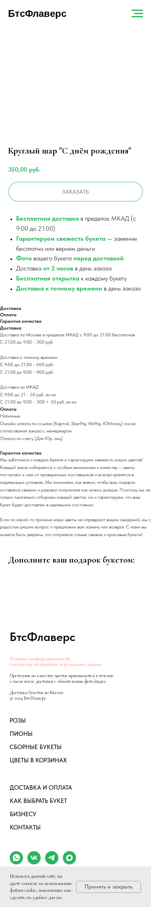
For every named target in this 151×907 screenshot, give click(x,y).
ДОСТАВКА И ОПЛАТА (41, 787)
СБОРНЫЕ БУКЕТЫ (36, 747)
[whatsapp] (16, 862)
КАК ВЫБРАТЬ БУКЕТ (38, 801)
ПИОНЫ (21, 733)
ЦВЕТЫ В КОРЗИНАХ (38, 760)
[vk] (34, 862)
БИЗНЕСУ (23, 814)
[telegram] (51, 862)
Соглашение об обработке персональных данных (55, 664)
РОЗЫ (18, 720)
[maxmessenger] (69, 862)
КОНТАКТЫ (25, 827)
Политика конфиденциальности (40, 658)
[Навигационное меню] (137, 14)
